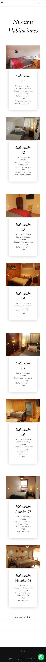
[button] (8, 57)
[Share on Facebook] (22, 617)
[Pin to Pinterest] (27, 617)
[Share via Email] (29, 617)
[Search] (44, 3)
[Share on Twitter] (25, 617)
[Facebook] (38, 3)
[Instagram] (40, 3)
